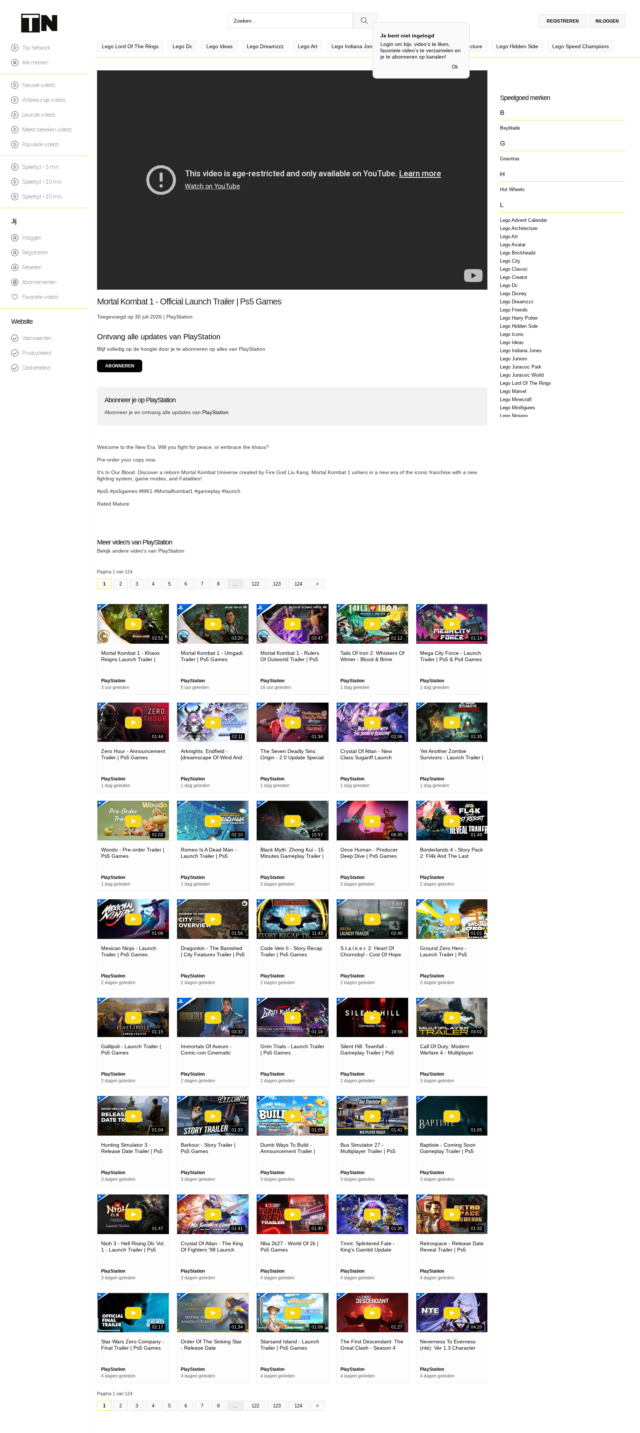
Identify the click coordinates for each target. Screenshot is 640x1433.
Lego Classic (514, 269)
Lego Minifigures (517, 407)
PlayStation (179, 317)
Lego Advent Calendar (523, 220)
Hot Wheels (512, 189)
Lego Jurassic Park (520, 367)
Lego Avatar (513, 244)
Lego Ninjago (514, 416)
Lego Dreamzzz (517, 301)
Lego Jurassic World (522, 375)
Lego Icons (512, 334)
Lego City (510, 261)
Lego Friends (514, 310)
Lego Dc (509, 285)
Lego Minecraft (516, 399)
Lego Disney (513, 293)
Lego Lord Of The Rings (525, 383)
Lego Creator (513, 277)
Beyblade (510, 128)
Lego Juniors (513, 358)
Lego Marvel (513, 391)
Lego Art (509, 236)
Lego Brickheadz (518, 253)
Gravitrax (510, 158)
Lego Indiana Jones (521, 350)
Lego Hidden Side (519, 326)
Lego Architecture (518, 228)
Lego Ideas (512, 342)
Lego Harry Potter (519, 318)
